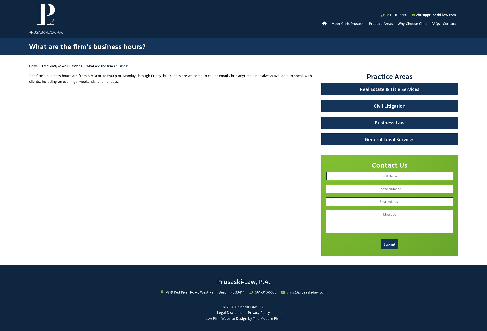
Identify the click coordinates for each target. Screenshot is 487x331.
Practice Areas (381, 23)
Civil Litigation (390, 106)
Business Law (390, 122)
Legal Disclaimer (230, 312)
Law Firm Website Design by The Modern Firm (243, 318)
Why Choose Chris (412, 23)
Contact (449, 23)
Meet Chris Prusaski (347, 23)
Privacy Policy (259, 312)
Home (325, 23)
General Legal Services (390, 139)
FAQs (435, 23)
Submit (389, 244)
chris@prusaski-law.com (436, 15)
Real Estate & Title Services (389, 89)
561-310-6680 (396, 15)
